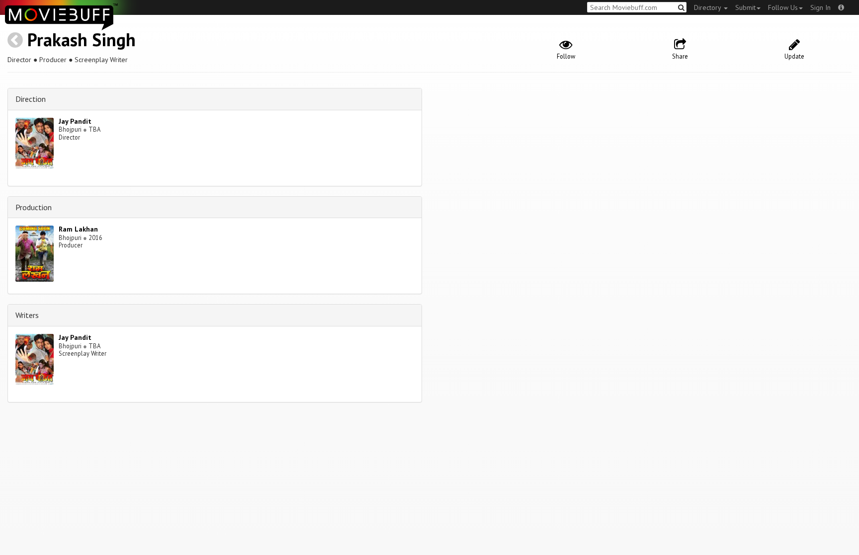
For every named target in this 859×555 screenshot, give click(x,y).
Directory (708, 7)
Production (33, 207)
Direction (30, 99)
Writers (27, 315)
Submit (745, 7)
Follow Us (783, 7)
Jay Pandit (75, 121)
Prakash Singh (81, 39)
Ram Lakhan (78, 229)
